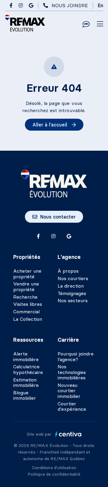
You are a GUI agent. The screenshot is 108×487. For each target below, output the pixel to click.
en (100, 5)
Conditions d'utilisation (54, 467)
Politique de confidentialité (54, 474)
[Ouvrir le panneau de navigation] (100, 24)
